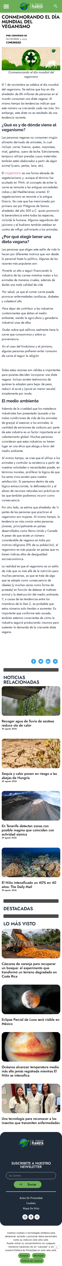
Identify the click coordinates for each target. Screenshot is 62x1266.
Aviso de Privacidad (31, 1198)
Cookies (31, 1203)
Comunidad (13, 42)
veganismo (13, 173)
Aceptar (24, 1255)
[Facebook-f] (31, 1217)
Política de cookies (32, 1260)
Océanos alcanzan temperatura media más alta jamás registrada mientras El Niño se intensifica (30, 1071)
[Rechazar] (56, 1247)
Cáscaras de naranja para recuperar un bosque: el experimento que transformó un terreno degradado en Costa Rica (29, 970)
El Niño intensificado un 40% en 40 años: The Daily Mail (29, 884)
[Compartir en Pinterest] (55, 661)
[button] (6, 6)
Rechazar (39, 1255)
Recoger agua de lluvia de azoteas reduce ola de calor (28, 723)
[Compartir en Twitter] (40, 661)
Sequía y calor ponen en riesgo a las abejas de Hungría (29, 775)
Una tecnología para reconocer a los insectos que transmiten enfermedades (31, 1120)
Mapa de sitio (31, 1208)
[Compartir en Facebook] (33, 661)
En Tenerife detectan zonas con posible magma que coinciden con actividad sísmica (28, 830)
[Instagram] (25, 1217)
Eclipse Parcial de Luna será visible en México (30, 1021)
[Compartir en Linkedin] (48, 661)
